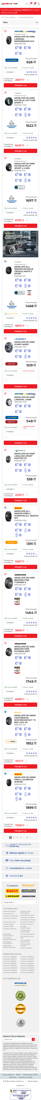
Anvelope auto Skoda (27, 920)
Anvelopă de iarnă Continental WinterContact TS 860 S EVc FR (25, 719)
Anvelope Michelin (9, 911)
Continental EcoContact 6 (7, 942)
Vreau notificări (8, 1075)
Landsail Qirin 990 (9, 922)
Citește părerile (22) (30, 625)
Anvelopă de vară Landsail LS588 (24, 398)
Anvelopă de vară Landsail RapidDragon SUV (24, 39)
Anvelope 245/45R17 (27, 963)
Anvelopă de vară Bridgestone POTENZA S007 (24, 649)
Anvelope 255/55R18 (10, 966)
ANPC (18, 1075)
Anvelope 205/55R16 (10, 957)
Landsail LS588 (8, 924)
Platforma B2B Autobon (25, 944)
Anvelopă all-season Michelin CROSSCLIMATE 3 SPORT (23, 270)
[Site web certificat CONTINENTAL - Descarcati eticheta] (20, 1009)
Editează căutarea (7, 13)
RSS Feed (12, 1077)
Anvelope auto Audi (27, 915)
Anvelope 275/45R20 (27, 970)
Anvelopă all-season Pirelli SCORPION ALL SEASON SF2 (26, 514)
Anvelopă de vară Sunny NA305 (24, 343)
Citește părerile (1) (30, 694)
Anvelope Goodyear (10, 918)
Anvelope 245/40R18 (10, 972)
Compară (9, 72)
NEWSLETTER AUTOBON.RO (14, 1036)
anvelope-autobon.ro (16, 1081)
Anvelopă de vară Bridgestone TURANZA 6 (24, 580)
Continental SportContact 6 (8, 935)
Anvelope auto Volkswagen (25, 912)
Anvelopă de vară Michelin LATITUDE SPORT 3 (24, 100)
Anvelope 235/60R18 (10, 968)
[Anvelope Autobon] (9, 4)
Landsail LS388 (8, 926)
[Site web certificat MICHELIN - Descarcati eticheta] (20, 984)
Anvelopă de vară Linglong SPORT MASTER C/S (24, 456)
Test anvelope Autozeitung (25, 941)
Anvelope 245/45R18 (10, 970)
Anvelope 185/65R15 (9, 963)
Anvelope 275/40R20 (27, 968)
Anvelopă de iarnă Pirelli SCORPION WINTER (25, 779)
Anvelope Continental (10, 916)
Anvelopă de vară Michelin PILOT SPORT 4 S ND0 (24, 166)
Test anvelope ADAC (27, 934)
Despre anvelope (26, 948)
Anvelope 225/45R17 (10, 959)
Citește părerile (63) (30, 140)
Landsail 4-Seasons (9, 928)
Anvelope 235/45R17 (27, 957)
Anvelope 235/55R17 (27, 961)
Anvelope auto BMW (27, 917)
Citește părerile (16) (30, 215)
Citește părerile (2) (30, 75)
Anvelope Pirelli (8, 913)
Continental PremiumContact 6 (9, 938)
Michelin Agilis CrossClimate (25, 931)
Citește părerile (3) (30, 556)
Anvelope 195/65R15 (9, 961)
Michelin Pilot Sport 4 (27, 922)
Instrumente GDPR (30, 1075)
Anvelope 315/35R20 (27, 972)
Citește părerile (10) (30, 320)
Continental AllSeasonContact (9, 946)
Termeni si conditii (25, 1077)
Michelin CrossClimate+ (25, 927)
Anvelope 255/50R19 (27, 966)
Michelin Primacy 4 (26, 924)
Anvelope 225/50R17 (27, 959)
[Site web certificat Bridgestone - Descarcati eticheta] (20, 1022)
